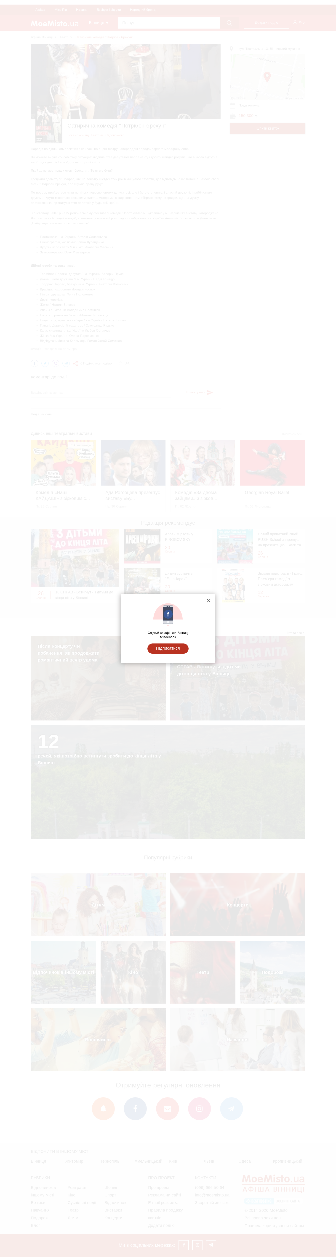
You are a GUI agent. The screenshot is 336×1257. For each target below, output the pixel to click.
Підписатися (168, 648)
